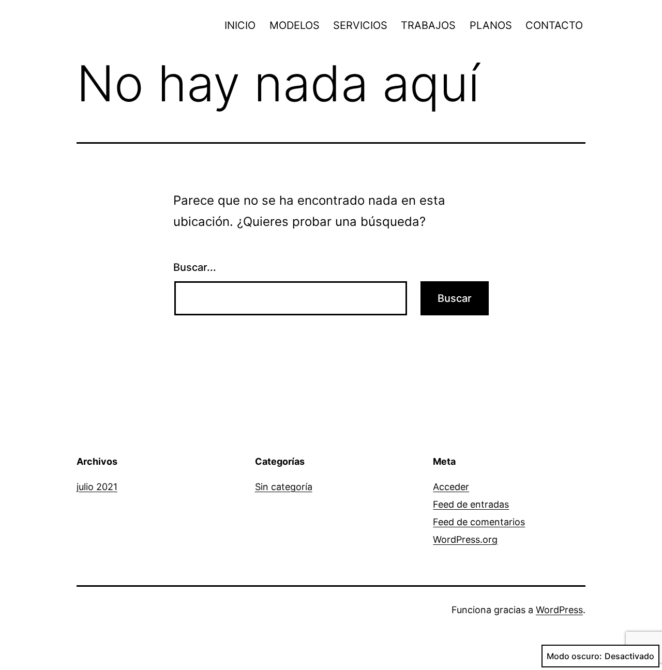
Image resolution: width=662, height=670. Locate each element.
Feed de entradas (471, 504)
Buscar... (194, 267)
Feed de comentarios (479, 521)
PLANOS (491, 25)
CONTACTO (554, 25)
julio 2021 (97, 486)
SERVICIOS (360, 25)
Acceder (451, 486)
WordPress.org (465, 539)
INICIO (239, 25)
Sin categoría (283, 486)
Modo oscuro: (574, 656)
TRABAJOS (428, 25)
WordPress (559, 609)
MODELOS (294, 25)
